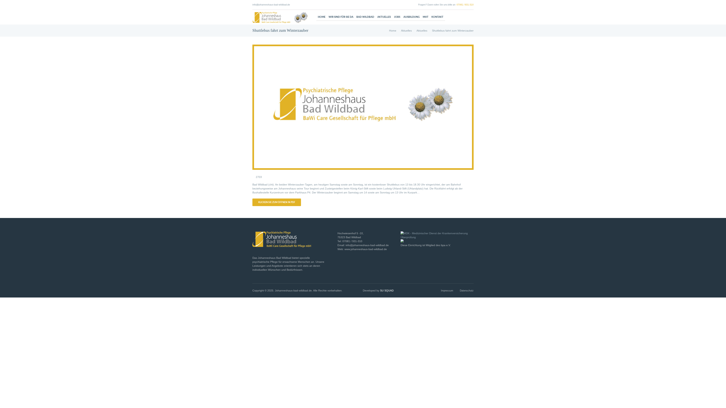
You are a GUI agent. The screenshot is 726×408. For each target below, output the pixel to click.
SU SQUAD (387, 290)
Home (392, 30)
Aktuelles (406, 30)
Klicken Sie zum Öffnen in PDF (276, 202)
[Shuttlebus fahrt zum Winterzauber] (363, 107)
